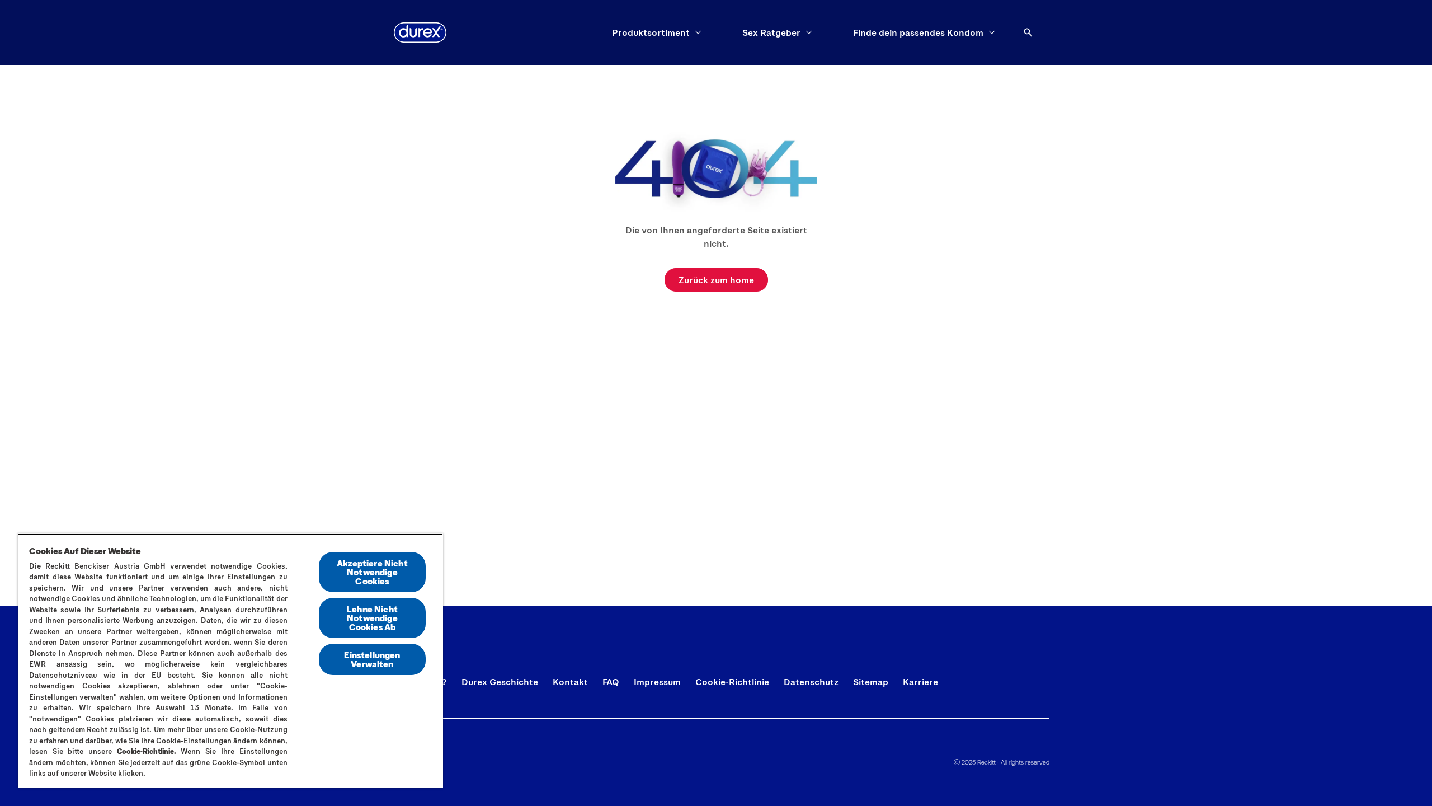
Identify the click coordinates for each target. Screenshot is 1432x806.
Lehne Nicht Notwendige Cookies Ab (372, 617)
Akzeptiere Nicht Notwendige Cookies (372, 571)
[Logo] (420, 32)
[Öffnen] (1028, 32)
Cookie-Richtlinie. (146, 751)
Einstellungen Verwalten (372, 659)
